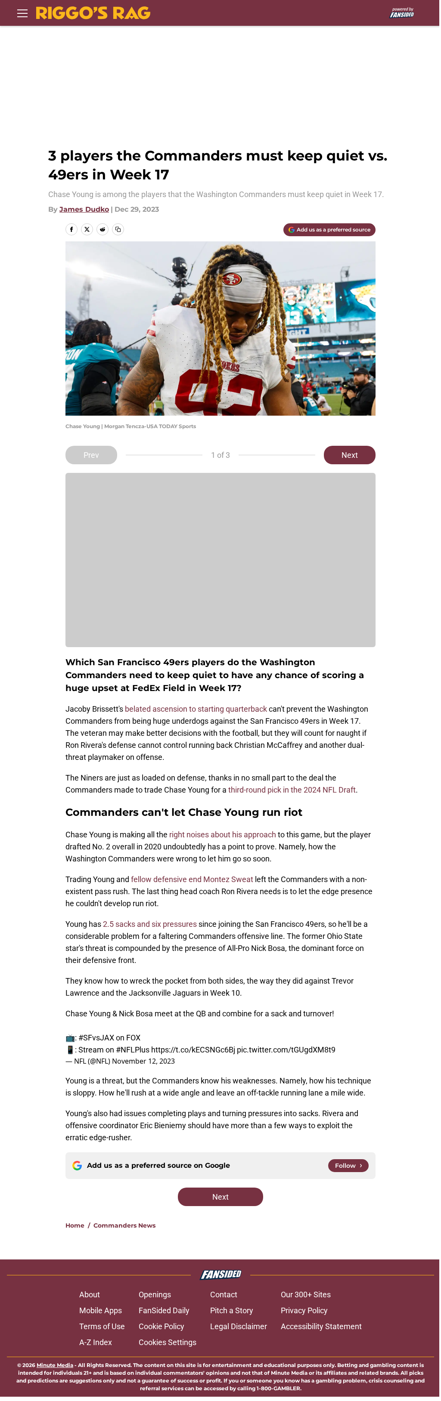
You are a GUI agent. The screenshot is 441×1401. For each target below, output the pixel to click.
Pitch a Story (231, 1310)
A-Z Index (95, 1342)
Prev (91, 455)
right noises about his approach (222, 834)
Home (74, 1225)
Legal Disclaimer (238, 1326)
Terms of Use (102, 1326)
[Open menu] (22, 13)
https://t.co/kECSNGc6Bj (193, 1049)
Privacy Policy (304, 1310)
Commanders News (124, 1225)
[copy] (118, 229)
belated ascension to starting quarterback (196, 708)
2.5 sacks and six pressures (150, 924)
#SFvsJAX (96, 1037)
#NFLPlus (132, 1049)
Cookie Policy (161, 1326)
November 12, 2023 (143, 1061)
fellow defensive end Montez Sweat (192, 879)
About (89, 1294)
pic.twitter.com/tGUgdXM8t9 (286, 1049)
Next (350, 455)
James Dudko (84, 209)
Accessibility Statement (321, 1326)
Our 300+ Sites (306, 1294)
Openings (155, 1294)
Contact (223, 1294)
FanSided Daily (164, 1310)
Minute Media (55, 1365)
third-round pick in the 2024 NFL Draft (292, 789)
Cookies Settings (167, 1342)
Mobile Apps (100, 1310)
